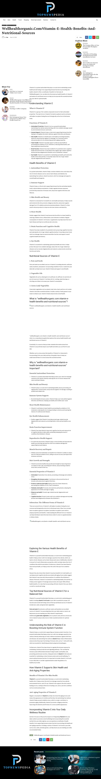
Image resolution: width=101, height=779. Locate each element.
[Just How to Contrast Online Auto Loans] (5, 92)
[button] (97, 20)
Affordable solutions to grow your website (90, 758)
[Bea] (3, 37)
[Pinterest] (93, 37)
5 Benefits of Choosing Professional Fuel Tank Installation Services (90, 55)
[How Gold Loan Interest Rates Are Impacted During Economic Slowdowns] (78, 63)
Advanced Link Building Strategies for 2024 (54, 768)
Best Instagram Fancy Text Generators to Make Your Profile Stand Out (18, 118)
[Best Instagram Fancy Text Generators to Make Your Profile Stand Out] (5, 118)
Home (84, 70)
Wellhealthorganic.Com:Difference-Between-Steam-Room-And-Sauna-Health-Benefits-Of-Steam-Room (21, 101)
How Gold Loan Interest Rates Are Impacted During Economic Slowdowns (90, 65)
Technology (13, 115)
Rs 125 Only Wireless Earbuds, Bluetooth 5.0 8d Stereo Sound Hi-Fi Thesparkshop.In (89, 770)
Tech (47, 755)
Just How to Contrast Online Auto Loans (16, 92)
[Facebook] (86, 37)
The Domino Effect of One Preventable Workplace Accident (91, 46)
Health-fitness (11, 25)
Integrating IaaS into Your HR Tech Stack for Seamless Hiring (56, 758)
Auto (11, 89)
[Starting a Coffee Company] (5, 109)
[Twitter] (90, 37)
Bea (7, 37)
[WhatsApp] (97, 37)
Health (4, 25)
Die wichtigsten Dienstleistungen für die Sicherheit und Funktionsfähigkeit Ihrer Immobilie (90, 76)
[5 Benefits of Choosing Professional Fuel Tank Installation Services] (78, 54)
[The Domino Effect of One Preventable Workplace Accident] (78, 46)
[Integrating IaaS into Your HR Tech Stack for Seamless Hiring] (40, 759)
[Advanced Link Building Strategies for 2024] (40, 769)
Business (12, 106)
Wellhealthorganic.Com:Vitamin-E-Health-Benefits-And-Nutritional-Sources (52, 735)
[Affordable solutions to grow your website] (73, 759)
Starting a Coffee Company (18, 108)
